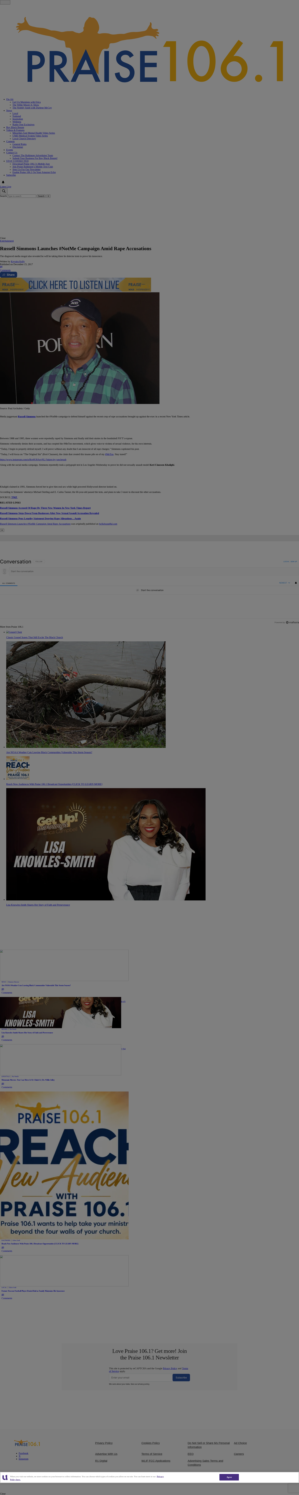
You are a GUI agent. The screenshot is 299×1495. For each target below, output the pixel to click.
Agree (229, 1477)
